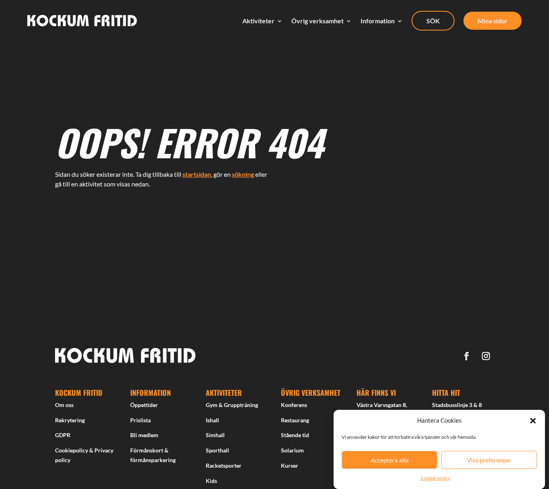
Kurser (289, 465)
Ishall (212, 420)
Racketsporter (224, 465)
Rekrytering (70, 420)
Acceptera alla (390, 460)
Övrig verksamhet (317, 21)
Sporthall (217, 450)
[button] (533, 421)
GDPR (62, 435)
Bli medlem (144, 435)
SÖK (433, 21)
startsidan (196, 174)
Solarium (292, 450)
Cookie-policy (435, 478)
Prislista (140, 420)
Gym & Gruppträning (232, 404)
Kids (211, 480)
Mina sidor (492, 21)
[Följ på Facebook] (467, 356)
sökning (243, 174)
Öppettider (144, 404)
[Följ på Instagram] (486, 356)
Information (378, 21)
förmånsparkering (153, 459)
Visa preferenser (489, 460)
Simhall (215, 435)
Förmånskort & (149, 450)
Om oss (64, 404)
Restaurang (295, 420)
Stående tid (295, 435)
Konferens (294, 404)
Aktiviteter (258, 21)
